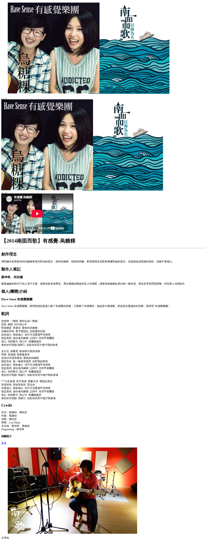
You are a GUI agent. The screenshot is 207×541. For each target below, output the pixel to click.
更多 (3, 443)
